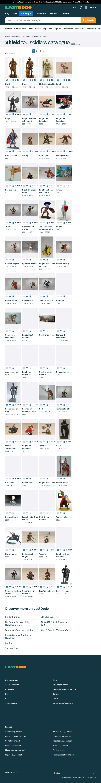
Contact (56, 694)
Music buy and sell (60, 745)
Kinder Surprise (13, 617)
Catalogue (26, 13)
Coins (30, 29)
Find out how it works (81, 2)
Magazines (47, 29)
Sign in (93, 7)
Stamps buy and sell (13, 731)
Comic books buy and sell (15, 736)
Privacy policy (78, 777)
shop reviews (66, 2)
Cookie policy (91, 777)
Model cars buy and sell (62, 741)
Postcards (80, 29)
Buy (7, 13)
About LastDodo (12, 685)
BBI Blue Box (47, 617)
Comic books (20, 29)
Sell (15, 13)
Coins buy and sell (12, 741)
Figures (57, 29)
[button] (86, 7)
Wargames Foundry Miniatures (20, 630)
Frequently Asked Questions (64, 689)
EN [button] (73, 7)
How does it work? (60, 685)
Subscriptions (11, 703)
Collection (41, 13)
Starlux (8, 643)
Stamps (8, 29)
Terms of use (66, 777)
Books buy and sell (13, 745)
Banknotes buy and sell (62, 731)
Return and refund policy (63, 703)
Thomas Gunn (12, 648)
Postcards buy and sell (62, 736)
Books (38, 29)
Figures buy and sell (13, 755)
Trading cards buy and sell (63, 755)
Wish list (54, 13)
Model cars (91, 29)
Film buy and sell (59, 750)
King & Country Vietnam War (55, 630)
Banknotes (68, 29)
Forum (66, 13)
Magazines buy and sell (14, 750)
